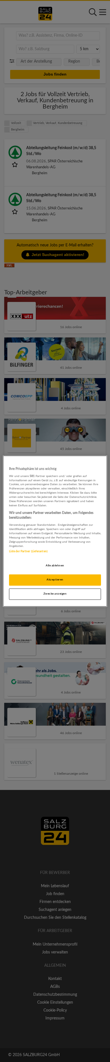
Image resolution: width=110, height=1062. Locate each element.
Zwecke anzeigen (55, 593)
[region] (55, 531)
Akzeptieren (55, 579)
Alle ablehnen (55, 565)
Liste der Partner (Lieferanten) (28, 551)
